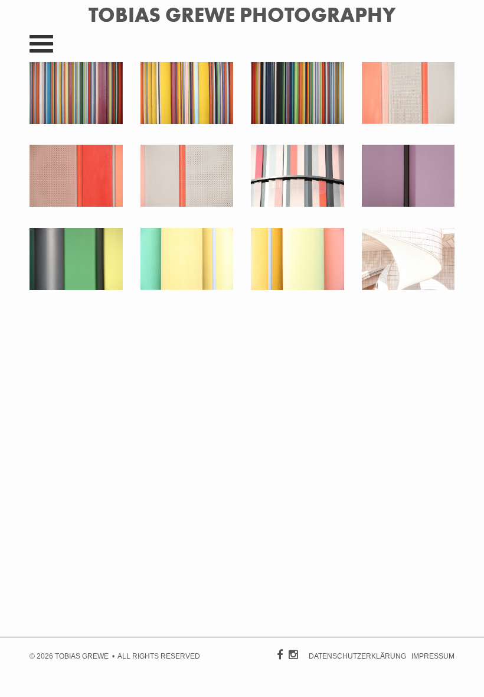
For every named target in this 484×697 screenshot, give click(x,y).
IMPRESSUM (432, 656)
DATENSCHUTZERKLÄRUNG (357, 656)
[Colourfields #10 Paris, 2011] (187, 121)
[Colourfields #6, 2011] (187, 204)
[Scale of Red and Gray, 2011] (297, 204)
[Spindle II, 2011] (408, 287)
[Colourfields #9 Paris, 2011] (297, 121)
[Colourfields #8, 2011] (408, 121)
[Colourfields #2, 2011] (187, 287)
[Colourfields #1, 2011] (297, 287)
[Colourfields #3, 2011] (76, 287)
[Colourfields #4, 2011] (408, 204)
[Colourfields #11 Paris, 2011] (76, 121)
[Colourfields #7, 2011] (76, 204)
